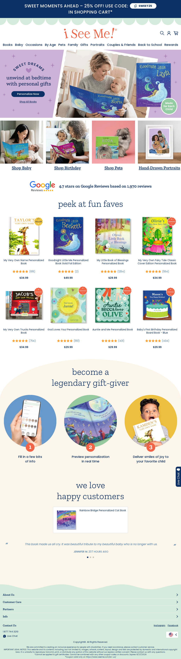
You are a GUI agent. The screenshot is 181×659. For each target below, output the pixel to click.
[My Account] (169, 33)
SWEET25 (145, 6)
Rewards (171, 45)
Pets (61, 45)
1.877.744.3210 (10, 631)
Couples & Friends (121, 45)
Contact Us (9, 625)
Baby (19, 45)
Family (73, 45)
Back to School (150, 45)
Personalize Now (28, 94)
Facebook (173, 625)
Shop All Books (28, 101)
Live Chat (12, 636)
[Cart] (176, 33)
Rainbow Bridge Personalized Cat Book (103, 510)
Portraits (97, 45)
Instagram (159, 625)
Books (8, 45)
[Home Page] (90, 33)
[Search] (162, 33)
